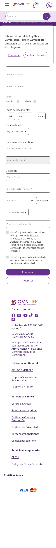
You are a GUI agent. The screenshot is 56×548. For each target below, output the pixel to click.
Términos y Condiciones (25, 434)
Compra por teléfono (24, 440)
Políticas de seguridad (24, 410)
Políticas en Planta (22, 387)
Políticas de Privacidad (25, 427)
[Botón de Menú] (7, 5)
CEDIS (15, 457)
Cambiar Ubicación (36, 55)
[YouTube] (26, 315)
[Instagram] (20, 315)
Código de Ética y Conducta (27, 464)
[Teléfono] (14, 319)
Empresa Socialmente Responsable (24, 378)
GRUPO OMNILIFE (22, 370)
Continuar (14, 55)
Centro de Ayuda (21, 403)
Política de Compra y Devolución (23, 419)
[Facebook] (14, 315)
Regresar (28, 280)
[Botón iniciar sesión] (49, 5)
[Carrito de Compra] (37, 5)
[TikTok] (32, 315)
